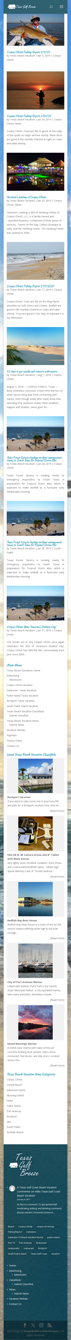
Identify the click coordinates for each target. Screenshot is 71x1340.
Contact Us (13, 746)
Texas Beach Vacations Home (23, 670)
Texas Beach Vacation (22, 55)
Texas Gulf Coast (39, 1253)
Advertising (13, 675)
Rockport (12, 1116)
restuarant (29, 1248)
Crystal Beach (14, 1084)
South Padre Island (17, 1253)
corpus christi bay (45, 1226)
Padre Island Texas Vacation (22, 695)
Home (12, 1265)
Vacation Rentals (16, 730)
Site (9, 1121)
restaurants (13, 1248)
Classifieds (15, 1280)
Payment (12, 735)
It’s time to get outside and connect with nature (32, 371)
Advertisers (15, 679)
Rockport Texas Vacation (21, 700)
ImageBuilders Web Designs (41, 1331)
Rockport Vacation (19, 797)
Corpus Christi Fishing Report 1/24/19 (29, 116)
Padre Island (14, 1105)
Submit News (16, 724)
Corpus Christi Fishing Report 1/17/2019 (30, 286)
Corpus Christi (14, 1079)
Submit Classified (18, 715)
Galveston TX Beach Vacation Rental (25, 1237)
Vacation (55, 1253)
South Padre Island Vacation (22, 706)
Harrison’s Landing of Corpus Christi (26, 197)
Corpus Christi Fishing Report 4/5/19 (28, 52)
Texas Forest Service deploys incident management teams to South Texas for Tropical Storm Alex (34, 459)
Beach (11, 1226)
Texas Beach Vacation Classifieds (25, 711)
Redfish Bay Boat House (22, 920)
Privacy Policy (14, 740)
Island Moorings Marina (22, 1043)
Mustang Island (15, 1095)
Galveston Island (16, 1090)
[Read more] (57, 810)
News (18, 123)
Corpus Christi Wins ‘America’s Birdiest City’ (31, 627)
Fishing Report (15, 1231)
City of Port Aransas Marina (24, 982)
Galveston (31, 1231)
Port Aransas (14, 1111)
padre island (53, 1237)
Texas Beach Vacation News (23, 720)
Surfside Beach (15, 1132)
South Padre (14, 1127)
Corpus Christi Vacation (20, 685)
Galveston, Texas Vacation (21, 690)
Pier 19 (11, 1242)
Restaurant (41, 1242)
